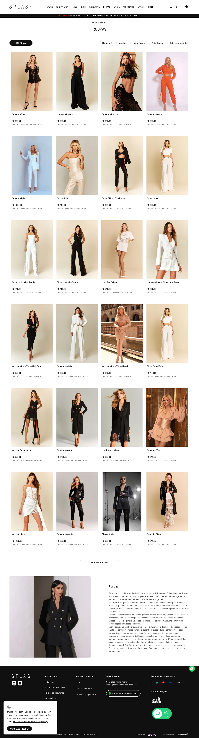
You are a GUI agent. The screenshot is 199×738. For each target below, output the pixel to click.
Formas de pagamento (85, 694)
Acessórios (128, 7)
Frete (77, 682)
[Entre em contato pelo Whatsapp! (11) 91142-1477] (192, 669)
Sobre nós (49, 682)
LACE (75, 7)
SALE (83, 7)
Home (94, 22)
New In (50, 7)
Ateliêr (141, 7)
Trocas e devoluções (84, 688)
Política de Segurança (54, 692)
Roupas (106, 7)
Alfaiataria (94, 7)
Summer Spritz (63, 7)
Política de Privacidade (55, 687)
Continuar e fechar (19, 728)
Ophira (117, 7)
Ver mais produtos (100, 562)
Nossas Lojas (51, 698)
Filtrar (23, 43)
